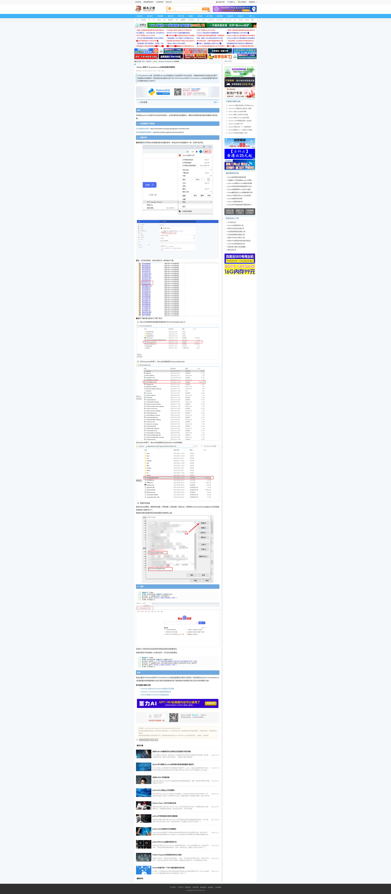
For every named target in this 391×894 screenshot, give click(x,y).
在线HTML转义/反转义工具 (236, 237)
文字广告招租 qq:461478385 (206, 30)
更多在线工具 (231, 250)
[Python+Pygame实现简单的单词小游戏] (143, 857)
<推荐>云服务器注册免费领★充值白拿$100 (150, 30)
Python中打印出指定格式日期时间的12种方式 (241, 204)
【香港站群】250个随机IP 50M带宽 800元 (180, 38)
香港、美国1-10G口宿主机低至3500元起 (210, 38)
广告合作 (180, 887)
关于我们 (173, 887)
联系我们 (188, 887)
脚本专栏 (171, 16)
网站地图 (203, 887)
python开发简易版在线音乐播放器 (164, 816)
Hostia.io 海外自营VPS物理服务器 (208, 33)
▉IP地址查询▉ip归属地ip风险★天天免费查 (180, 35)
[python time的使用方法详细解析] (143, 831)
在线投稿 (218, 887)
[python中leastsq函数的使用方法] (143, 844)
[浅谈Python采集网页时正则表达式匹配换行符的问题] (143, 754)
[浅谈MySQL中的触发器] (143, 779)
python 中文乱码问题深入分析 (238, 133)
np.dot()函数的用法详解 (234, 198)
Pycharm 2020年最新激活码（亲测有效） (241, 120)
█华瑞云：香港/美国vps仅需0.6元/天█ (209, 43)
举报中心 (232, 2)
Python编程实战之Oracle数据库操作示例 (239, 192)
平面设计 (240, 16)
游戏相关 (170, 20)
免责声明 (195, 887)
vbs (137, 20)
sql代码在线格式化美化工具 (236, 234)
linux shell (228, 20)
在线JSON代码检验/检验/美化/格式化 (239, 240)
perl (164, 20)
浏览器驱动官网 (143, 129)
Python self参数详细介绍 (235, 201)
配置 (156, 740)
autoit (203, 20)
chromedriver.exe (144, 740)
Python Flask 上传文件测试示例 (164, 803)
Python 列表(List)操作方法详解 (238, 114)
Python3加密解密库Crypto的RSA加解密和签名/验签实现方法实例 (247, 189)
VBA (177, 20)
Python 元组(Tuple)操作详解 (237, 111)
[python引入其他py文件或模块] (143, 792)
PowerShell (220, 20)
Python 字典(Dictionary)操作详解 (239, 117)
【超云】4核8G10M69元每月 (176, 43)
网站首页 (139, 16)
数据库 (191, 16)
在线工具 (168, 2)
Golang (240, 20)
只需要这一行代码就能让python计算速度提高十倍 (243, 180)
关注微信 (243, 2)
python (159, 20)
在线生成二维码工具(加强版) (236, 247)
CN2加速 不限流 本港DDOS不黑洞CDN (179, 30)
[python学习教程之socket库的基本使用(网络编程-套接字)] (143, 766)
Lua (235, 20)
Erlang (247, 20)
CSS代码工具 (231, 222)
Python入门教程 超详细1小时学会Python (241, 105)
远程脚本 (183, 20)
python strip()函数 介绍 (236, 124)
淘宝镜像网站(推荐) (144, 132)
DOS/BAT (143, 20)
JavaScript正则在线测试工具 (236, 243)
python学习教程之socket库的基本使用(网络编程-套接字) (173, 764)
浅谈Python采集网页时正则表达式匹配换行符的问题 (171, 751)
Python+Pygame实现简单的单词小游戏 (167, 855)
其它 (252, 20)
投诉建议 (210, 887)
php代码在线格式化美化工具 (236, 231)
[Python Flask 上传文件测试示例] (143, 805)
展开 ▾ (216, 102)
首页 (143, 61)
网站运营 (230, 16)
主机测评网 (159, 2)
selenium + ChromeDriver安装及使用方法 (156, 692)
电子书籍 (209, 16)
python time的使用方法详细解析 (164, 829)
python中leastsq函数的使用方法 (164, 842)
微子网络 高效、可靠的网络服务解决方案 (210, 41)
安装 (152, 740)
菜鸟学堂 (138, 2)
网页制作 (150, 16)
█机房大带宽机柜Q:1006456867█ (238, 33)
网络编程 (160, 16)
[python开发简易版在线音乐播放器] (143, 818)
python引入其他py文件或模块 (163, 790)
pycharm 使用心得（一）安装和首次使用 (241, 127)
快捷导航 (252, 2)
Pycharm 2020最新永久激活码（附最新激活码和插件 (245, 108)
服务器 (200, 16)
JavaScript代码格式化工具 (235, 225)
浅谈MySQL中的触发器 (160, 777)
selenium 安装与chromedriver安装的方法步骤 (157, 689)
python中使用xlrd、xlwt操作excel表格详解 (242, 130)
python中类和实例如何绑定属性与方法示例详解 (242, 186)
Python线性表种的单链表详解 (236, 177)
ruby (198, 20)
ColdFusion (191, 20)
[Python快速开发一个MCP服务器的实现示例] (143, 870)
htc (154, 20)
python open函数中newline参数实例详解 (239, 183)
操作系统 (220, 16)
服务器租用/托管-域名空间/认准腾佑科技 (240, 43)
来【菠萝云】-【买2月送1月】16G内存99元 (150, 33)
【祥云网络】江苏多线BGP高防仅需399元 (240, 41)
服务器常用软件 (149, 2)
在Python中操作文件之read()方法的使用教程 (241, 195)
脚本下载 (181, 16)
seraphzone (211, 20)
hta (149, 20)
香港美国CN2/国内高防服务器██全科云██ (150, 46)
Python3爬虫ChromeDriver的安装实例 (155, 695)
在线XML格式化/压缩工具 (235, 228)
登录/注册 (221, 2)
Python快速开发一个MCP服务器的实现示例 (168, 868)
